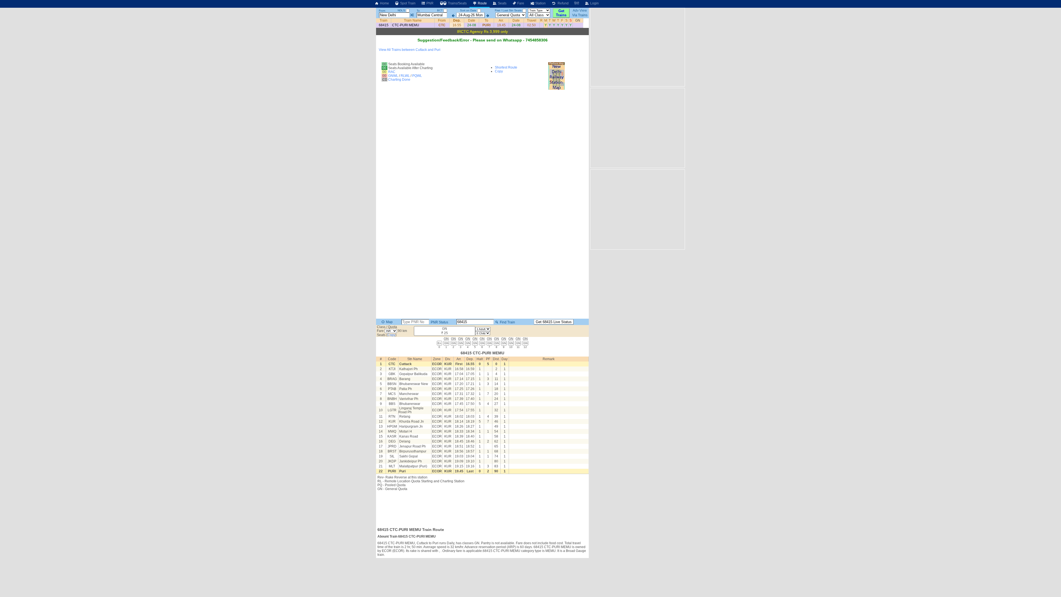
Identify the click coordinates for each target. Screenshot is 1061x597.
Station (540, 3)
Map (389, 322)
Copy (499, 71)
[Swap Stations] (411, 15)
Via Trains (579, 15)
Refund (562, 3)
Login (594, 3)
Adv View (580, 10)
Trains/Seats (457, 3)
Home (384, 3)
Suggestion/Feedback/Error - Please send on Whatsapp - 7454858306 (482, 40)
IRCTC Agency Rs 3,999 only (482, 31)
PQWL (417, 76)
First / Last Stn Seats (508, 10)
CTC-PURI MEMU (405, 25)
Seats (501, 3)
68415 (383, 25)
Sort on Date (468, 10)
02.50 (531, 25)
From (382, 10)
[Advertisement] (482, 507)
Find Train (507, 322)
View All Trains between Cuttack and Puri (409, 50)
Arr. (501, 20)
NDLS (402, 10)
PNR (430, 3)
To (418, 10)
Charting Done (399, 80)
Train (383, 20)
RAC (391, 72)
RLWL (405, 76)
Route (482, 3)
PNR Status (439, 322)
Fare (520, 3)
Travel (531, 20)
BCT (440, 10)
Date (471, 20)
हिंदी (576, 3)
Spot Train (407, 3)
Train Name (413, 20)
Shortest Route (506, 67)
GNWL (393, 76)
